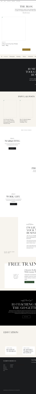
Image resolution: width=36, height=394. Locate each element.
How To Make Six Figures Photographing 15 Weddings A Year (25, 121)
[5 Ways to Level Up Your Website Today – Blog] (13, 29)
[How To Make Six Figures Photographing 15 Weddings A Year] (26, 109)
